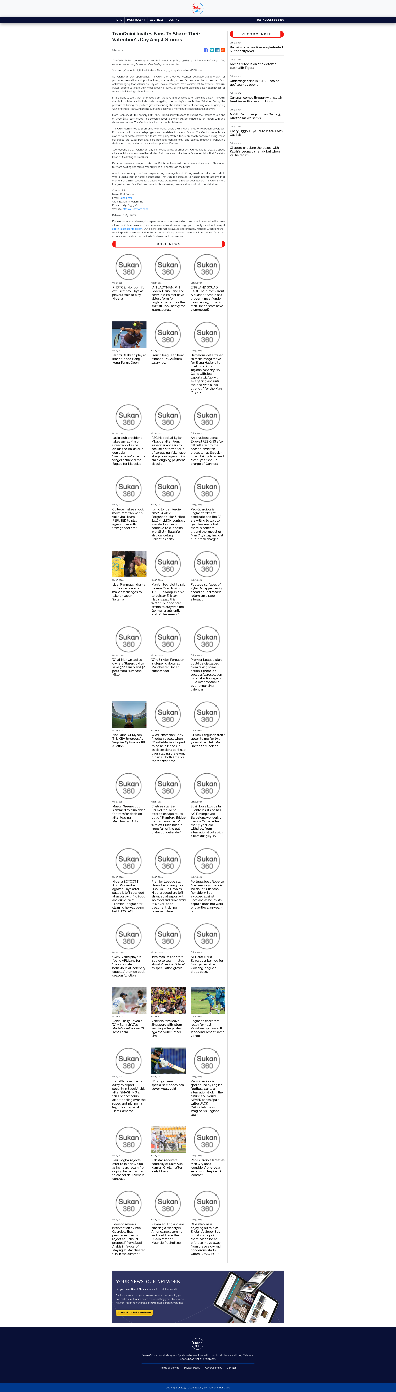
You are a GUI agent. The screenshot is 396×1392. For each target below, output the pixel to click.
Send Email (126, 197)
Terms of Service (169, 1367)
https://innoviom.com (135, 209)
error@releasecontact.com (127, 228)
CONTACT (175, 19)
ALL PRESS (157, 19)
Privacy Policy (192, 1367)
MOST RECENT (136, 19)
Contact (231, 1367)
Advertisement (213, 1367)
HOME (118, 19)
